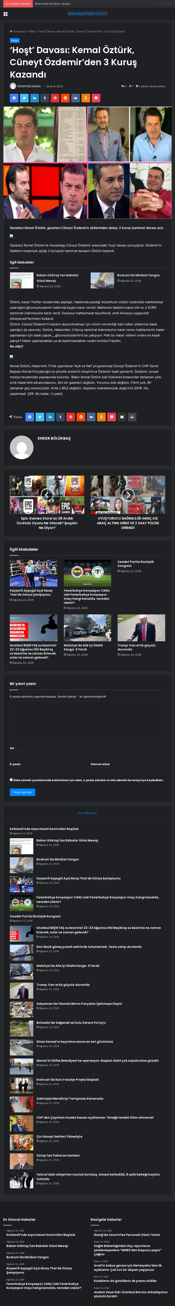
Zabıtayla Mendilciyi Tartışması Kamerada (69, 1098)
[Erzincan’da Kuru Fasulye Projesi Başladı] (21, 1085)
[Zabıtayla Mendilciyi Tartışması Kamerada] (21, 1104)
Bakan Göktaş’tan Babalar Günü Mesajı (67, 840)
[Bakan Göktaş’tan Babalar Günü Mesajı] (22, 280)
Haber (32, 31)
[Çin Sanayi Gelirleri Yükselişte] (21, 1142)
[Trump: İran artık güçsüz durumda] (141, 627)
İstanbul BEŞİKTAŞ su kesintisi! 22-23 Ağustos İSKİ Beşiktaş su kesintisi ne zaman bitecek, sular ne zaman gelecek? (33, 651)
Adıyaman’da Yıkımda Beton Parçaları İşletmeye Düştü (79, 1004)
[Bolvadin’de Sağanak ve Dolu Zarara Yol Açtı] (21, 1029)
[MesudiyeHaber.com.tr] (87, 13)
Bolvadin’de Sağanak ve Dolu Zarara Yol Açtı (71, 1023)
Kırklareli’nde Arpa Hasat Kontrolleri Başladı (44, 829)
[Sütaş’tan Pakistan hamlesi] (21, 1161)
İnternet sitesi (100, 764)
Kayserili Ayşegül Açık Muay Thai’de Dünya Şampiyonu (31, 592)
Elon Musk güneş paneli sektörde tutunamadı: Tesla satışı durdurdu (89, 947)
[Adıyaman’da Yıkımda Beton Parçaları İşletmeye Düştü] (21, 1010)
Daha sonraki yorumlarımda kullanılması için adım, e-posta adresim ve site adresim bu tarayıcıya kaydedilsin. (88, 780)
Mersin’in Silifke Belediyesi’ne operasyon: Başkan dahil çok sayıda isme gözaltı (97, 1060)
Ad (13, 748)
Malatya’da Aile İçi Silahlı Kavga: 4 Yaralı (83, 647)
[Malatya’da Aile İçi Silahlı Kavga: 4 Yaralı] (87, 627)
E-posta (16, 764)
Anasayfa (18, 31)
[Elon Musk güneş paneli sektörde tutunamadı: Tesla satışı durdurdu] (21, 953)
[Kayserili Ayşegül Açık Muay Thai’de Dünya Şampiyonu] (33, 573)
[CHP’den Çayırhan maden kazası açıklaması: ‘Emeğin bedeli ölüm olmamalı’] (21, 1123)
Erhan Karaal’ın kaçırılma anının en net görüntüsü (74, 1042)
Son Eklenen (87, 813)
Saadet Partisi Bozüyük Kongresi (136, 564)
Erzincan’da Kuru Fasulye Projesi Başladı (67, 1079)
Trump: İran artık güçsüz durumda (137, 647)
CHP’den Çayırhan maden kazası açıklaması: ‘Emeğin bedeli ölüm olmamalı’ (95, 1117)
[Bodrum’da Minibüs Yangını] (102, 280)
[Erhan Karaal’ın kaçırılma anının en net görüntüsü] (21, 1048)
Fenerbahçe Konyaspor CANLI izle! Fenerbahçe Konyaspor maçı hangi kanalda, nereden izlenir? (87, 596)
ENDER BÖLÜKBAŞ (29, 86)
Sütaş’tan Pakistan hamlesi (58, 1155)
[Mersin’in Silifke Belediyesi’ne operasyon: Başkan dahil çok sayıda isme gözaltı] (21, 1066)
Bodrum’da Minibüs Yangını (52, 3)
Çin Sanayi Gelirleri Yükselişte (59, 1136)
